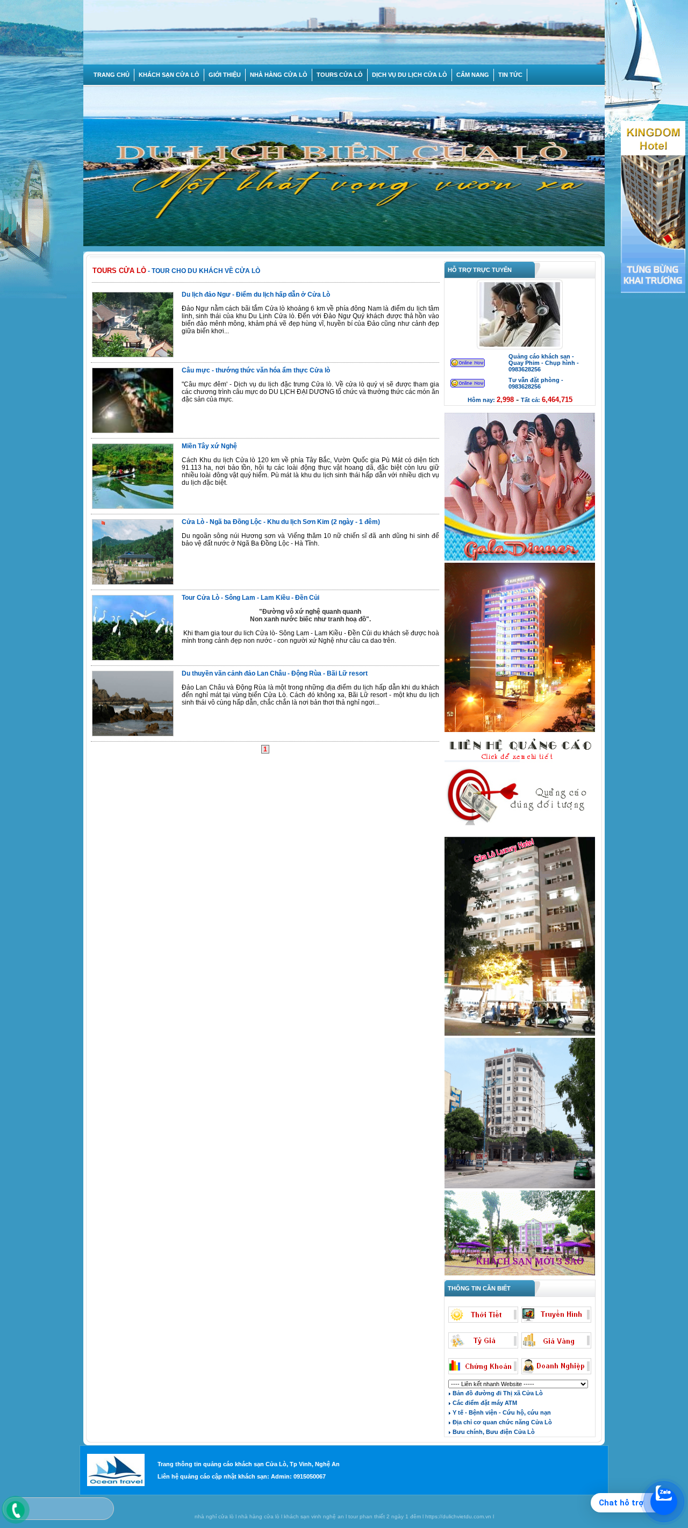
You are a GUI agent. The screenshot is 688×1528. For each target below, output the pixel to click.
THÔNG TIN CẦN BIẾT (478, 1288)
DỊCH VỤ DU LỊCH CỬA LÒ (409, 74)
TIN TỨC (510, 74)
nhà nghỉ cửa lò (214, 1516)
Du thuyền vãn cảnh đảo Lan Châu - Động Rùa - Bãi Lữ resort (275, 673)
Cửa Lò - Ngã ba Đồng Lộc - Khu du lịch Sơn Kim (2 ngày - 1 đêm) (281, 522)
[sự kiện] (520, 559)
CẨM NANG (472, 74)
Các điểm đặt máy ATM (484, 1403)
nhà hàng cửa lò (259, 1516)
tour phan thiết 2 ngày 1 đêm (384, 1516)
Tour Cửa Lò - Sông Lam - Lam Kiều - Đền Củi (250, 597)
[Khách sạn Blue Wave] (520, 731)
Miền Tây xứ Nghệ (209, 446)
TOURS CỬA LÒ (340, 74)
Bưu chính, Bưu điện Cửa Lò (493, 1432)
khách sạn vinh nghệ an (314, 1516)
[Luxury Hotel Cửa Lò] (520, 1034)
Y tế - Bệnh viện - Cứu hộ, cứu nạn (501, 1412)
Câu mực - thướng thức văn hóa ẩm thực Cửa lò (256, 370)
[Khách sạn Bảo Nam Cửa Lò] (520, 1187)
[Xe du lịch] (520, 833)
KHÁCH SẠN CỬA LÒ (169, 74)
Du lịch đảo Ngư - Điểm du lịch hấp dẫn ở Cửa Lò (256, 294)
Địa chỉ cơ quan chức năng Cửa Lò (501, 1422)
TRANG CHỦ (112, 74)
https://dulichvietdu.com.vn (458, 1516)
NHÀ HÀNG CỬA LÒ (278, 74)
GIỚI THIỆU (225, 74)
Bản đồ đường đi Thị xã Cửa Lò (497, 1393)
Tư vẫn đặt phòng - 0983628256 (535, 383)
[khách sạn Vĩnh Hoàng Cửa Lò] (520, 1274)
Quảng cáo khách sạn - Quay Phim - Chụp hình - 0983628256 (543, 362)
